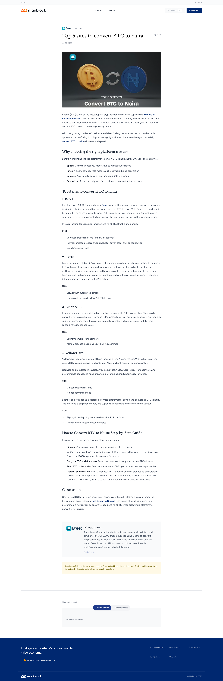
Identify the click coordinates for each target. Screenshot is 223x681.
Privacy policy (194, 647)
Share (159, 35)
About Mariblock (156, 647)
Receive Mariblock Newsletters (38, 660)
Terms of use (155, 657)
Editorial (99, 10)
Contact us (173, 657)
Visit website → (90, 552)
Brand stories (102, 607)
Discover (111, 10)
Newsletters (194, 10)
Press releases (121, 607)
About (23, 2)
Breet (87, 532)
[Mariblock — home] (33, 10)
